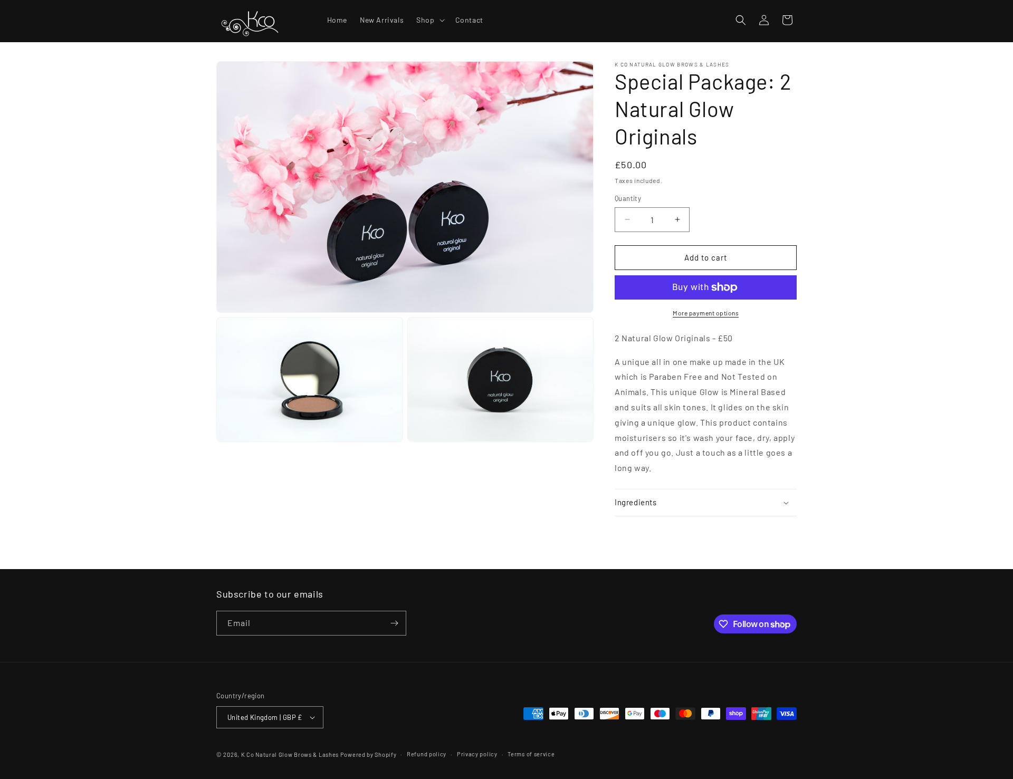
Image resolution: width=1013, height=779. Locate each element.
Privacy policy (477, 754)
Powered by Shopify (368, 754)
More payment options (706, 312)
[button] (429, 20)
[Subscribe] (394, 623)
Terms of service (531, 754)
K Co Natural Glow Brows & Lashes (290, 754)
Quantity (628, 198)
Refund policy (426, 754)
